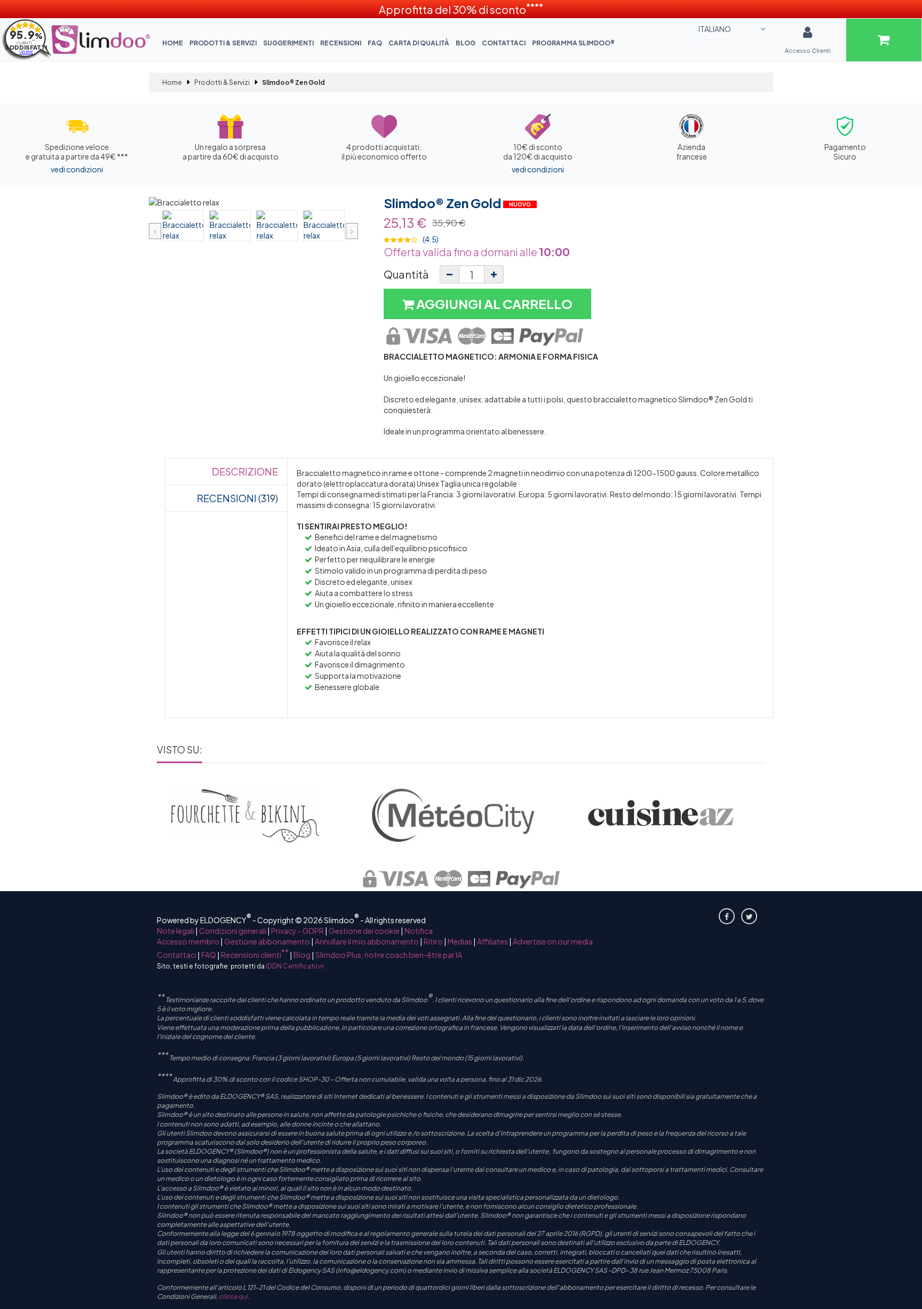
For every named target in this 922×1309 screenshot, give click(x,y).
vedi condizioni (77, 169)
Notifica (418, 930)
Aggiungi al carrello (493, 304)
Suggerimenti (288, 43)
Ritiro (433, 941)
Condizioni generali (232, 930)
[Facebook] (727, 916)
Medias (460, 941)
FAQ (375, 43)
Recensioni (340, 43)
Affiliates (492, 941)
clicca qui (233, 1296)
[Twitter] (749, 916)
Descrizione (245, 471)
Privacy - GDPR (297, 930)
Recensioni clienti (255, 954)
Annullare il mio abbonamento (367, 941)
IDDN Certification (295, 966)
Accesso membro (188, 941)
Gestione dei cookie (364, 930)
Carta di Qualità (418, 43)
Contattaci (504, 43)
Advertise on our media (553, 941)
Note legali (175, 930)
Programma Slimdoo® (573, 43)
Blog (465, 43)
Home (172, 43)
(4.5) (431, 239)
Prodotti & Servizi (223, 43)
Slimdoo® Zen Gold (443, 203)
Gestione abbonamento (267, 941)
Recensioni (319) (237, 498)
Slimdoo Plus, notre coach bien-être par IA (388, 954)
